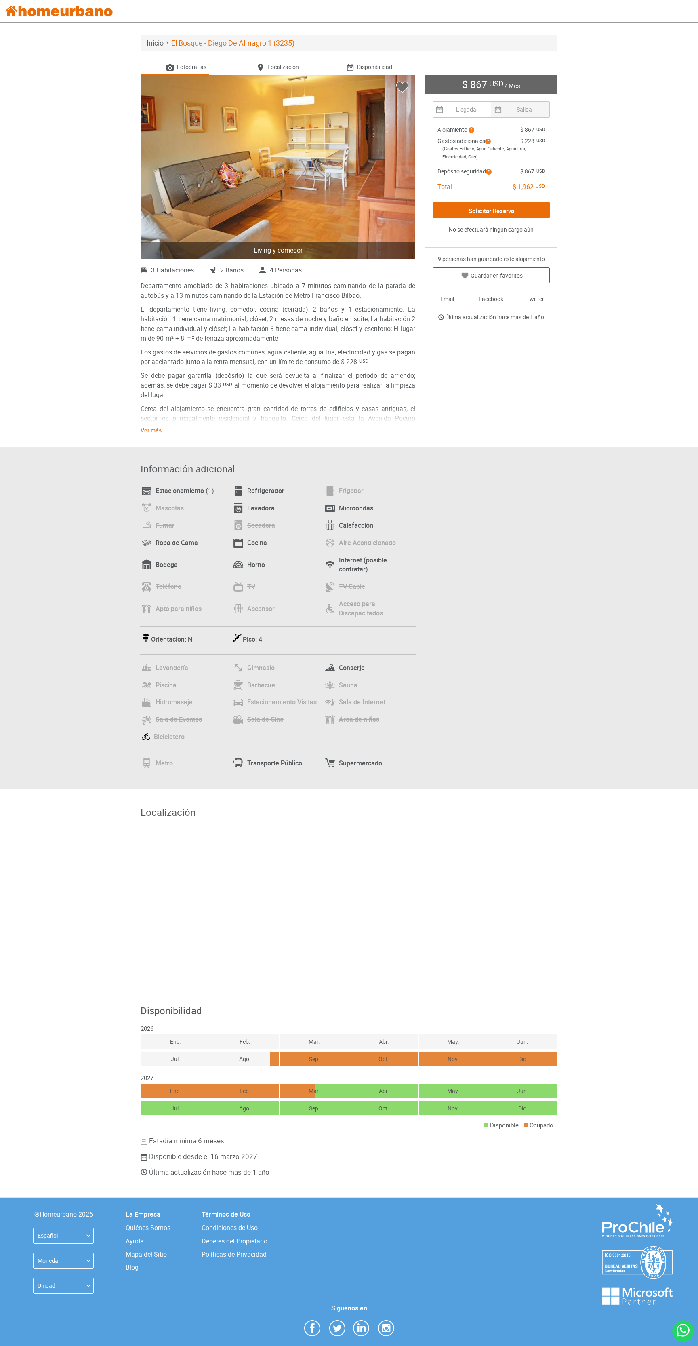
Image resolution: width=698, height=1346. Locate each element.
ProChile (637, 1207)
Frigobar (351, 490)
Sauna (348, 684)
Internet (363, 565)
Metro (164, 762)
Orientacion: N (171, 639)
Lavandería (172, 667)
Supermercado (360, 762)
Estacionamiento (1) (185, 490)
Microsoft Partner (637, 1291)
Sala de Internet (362, 701)
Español (48, 1235)
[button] (471, 130)
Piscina (166, 684)
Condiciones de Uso (230, 1227)
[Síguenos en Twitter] (337, 1327)
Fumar (165, 525)
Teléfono (168, 586)
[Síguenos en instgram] (386, 1327)
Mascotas (170, 507)
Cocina (257, 542)
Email (447, 299)
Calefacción (356, 525)
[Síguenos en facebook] (312, 1327)
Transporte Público (274, 762)
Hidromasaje (174, 701)
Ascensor (261, 608)
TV (251, 586)
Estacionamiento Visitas (282, 701)
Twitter (535, 299)
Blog (132, 1267)
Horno (256, 564)
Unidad (46, 1285)
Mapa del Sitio (146, 1254)
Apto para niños (179, 608)
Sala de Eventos (179, 719)
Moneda (48, 1260)
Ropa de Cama (177, 542)
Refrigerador (265, 490)
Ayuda (135, 1240)
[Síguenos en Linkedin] (361, 1327)
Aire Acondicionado (367, 542)
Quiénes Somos (148, 1227)
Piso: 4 (252, 639)
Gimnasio (261, 667)
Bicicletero (169, 736)
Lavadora (261, 507)
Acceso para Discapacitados (361, 608)
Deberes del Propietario (234, 1240)
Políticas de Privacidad (234, 1254)
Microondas (356, 507)
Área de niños (359, 719)
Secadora (261, 525)
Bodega (167, 564)
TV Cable (352, 586)
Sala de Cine (265, 719)
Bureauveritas (637, 1250)
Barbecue (261, 684)
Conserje (352, 667)
